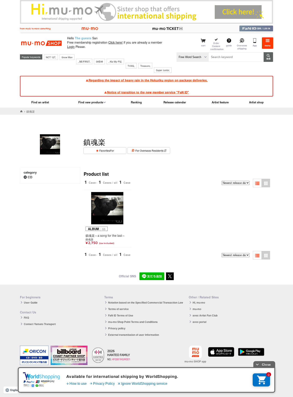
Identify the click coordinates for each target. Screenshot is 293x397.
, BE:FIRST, (84, 61)
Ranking (136, 102)
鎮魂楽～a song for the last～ (105, 235)
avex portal (199, 322)
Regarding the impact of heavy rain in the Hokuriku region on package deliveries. (148, 80)
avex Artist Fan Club (205, 315)
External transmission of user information (133, 335)
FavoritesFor (106, 150)
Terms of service (118, 309)
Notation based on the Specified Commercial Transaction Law (145, 302)
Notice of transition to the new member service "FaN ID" (148, 92)
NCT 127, (51, 57)
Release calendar (174, 102)
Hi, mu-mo (199, 302)
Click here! (115, 42)
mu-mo (197, 309)
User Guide (31, 302)
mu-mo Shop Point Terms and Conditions (133, 322)
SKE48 (99, 61)
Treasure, (145, 65)
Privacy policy (116, 328)
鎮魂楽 (89, 239)
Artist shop (256, 102)
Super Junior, (163, 70)
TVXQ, (131, 65)
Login (71, 46)
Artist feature (220, 102)
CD (30, 177)
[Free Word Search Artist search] (193, 57)
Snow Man (67, 57)
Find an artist (40, 102)
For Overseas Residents (149, 150)
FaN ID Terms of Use (120, 315)
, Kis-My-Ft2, (115, 61)
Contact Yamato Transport (40, 324)
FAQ (26, 317)
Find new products (90, 102)
